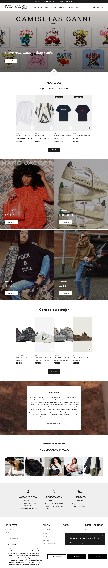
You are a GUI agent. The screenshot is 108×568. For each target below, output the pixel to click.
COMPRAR (65, 222)
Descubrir (54, 150)
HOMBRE (53, 7)
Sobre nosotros (90, 530)
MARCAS (61, 7)
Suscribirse (12, 545)
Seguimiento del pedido (70, 530)
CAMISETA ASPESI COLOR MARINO (81, 137)
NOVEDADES (38, 7)
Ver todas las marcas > (54, 423)
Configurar (57, 556)
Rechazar (77, 556)
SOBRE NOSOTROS (72, 7)
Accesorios (63, 88)
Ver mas (11, 61)
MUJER (46, 7)
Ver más (54, 371)
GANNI (18, 133)
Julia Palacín (19, 355)
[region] (54, 41)
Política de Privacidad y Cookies (30, 564)
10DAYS (37, 133)
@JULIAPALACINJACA (54, 449)
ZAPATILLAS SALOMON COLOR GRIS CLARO (61, 359)
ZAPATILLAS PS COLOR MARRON (80, 359)
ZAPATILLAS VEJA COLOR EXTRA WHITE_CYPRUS (43, 359)
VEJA (36, 355)
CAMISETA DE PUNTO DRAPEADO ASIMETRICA (24, 137)
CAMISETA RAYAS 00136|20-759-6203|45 (43, 137)
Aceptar (97, 556)
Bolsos (51, 88)
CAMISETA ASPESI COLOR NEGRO (62, 137)
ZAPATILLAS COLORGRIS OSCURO (24, 359)
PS (73, 355)
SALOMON (56, 355)
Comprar (11, 222)
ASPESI (55, 133)
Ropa (42, 88)
